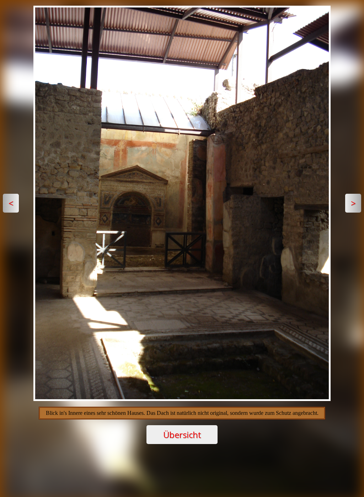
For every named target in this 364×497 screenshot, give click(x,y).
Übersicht (182, 434)
